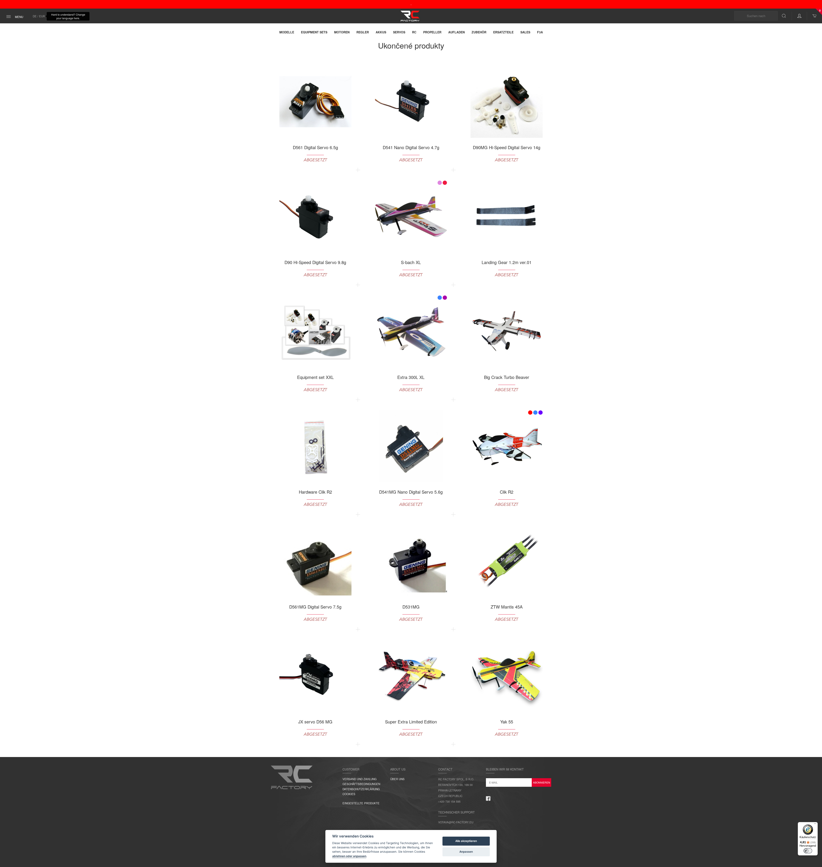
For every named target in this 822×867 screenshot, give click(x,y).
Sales (525, 32)
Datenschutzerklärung (361, 789)
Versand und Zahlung (359, 779)
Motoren (342, 32)
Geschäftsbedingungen (361, 784)
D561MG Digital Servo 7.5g (315, 606)
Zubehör (479, 32)
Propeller (432, 32)
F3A (540, 32)
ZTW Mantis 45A (507, 606)
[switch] (808, 850)
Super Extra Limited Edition (411, 721)
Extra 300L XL (410, 377)
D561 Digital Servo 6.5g (315, 147)
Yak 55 (506, 721)
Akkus (381, 32)
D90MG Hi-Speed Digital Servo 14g (506, 147)
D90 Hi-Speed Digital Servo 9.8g (315, 262)
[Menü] (815, 824)
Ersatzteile (503, 32)
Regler (362, 32)
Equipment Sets (314, 32)
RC (414, 32)
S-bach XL (411, 262)
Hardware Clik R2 (315, 492)
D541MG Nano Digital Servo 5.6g (411, 492)
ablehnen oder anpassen (349, 856)
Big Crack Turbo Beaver (506, 377)
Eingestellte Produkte (361, 803)
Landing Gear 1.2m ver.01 (507, 262)
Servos (399, 32)
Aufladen (456, 32)
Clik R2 (506, 492)
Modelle (286, 32)
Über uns (397, 779)
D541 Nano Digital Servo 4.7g (411, 147)
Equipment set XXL (315, 377)
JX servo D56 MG (315, 721)
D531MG (411, 606)
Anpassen (466, 851)
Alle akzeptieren (466, 841)
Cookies (348, 794)
